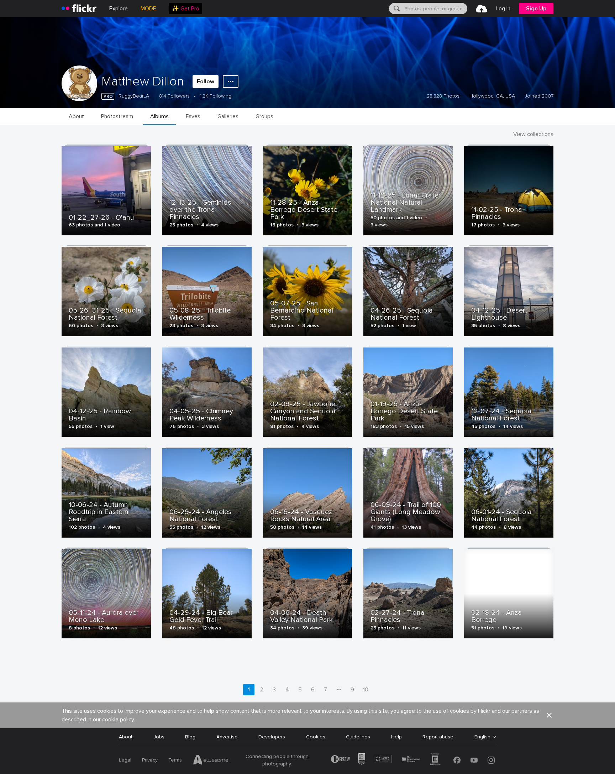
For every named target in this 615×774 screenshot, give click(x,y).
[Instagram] (491, 760)
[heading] (79, 8)
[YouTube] (474, 760)
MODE (148, 8)
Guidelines (358, 737)
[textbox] (435, 8)
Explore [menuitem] (118, 8)
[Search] (396, 8)
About (125, 737)
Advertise (227, 737)
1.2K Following (215, 96)
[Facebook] (457, 760)
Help (396, 737)
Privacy (150, 760)
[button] (549, 715)
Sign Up (536, 8)
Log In (503, 8)
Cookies (315, 737)
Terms (175, 760)
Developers (271, 737)
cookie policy (118, 719)
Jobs (158, 737)
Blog (190, 737)
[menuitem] (185, 8)
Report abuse (437, 737)
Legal (125, 760)
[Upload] (481, 8)
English (482, 737)
